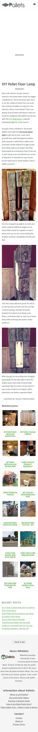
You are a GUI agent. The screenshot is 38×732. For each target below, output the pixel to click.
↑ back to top (19, 642)
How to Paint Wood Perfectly (13, 620)
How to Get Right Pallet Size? (19, 704)
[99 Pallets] (13, 6)
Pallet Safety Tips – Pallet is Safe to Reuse (19, 707)
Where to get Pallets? (19, 695)
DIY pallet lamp (15, 119)
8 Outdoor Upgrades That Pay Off (15, 629)
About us (19, 721)
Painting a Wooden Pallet (19, 701)
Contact (19, 718)
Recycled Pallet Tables (19, 698)
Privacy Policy (19, 724)
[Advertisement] (19, 31)
